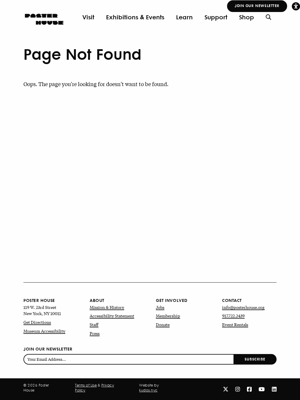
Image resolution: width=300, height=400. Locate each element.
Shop (246, 17)
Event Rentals (235, 324)
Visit (88, 17)
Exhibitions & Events (135, 17)
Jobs (160, 307)
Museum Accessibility (44, 331)
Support (215, 17)
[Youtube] (262, 389)
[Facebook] (249, 389)
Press (95, 333)
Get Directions (37, 322)
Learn (184, 17)
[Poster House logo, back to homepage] (44, 17)
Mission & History (107, 307)
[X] (225, 389)
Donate (163, 324)
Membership (168, 316)
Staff (94, 324)
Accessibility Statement (112, 316)
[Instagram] (237, 389)
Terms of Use (86, 385)
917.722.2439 (233, 316)
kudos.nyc (148, 390)
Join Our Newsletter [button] (257, 5)
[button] (296, 6)
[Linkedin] (274, 389)
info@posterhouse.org (243, 307)
